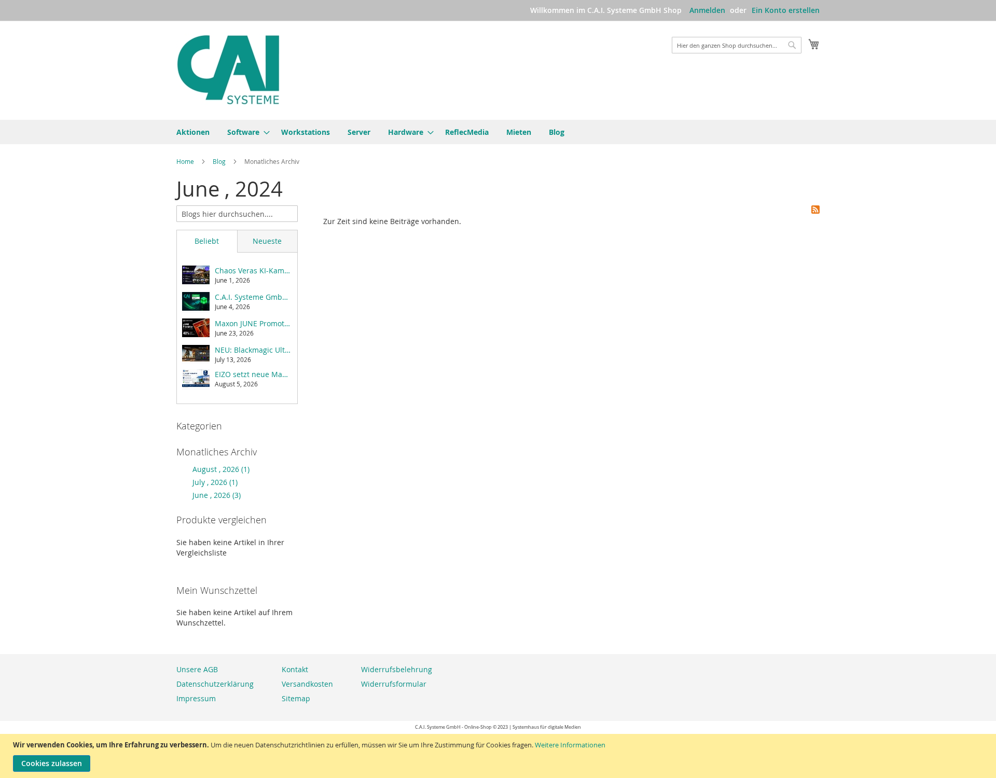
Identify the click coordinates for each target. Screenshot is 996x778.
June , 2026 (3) (213, 495)
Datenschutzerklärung (215, 684)
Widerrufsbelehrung (396, 669)
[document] (499, 756)
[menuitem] (193, 132)
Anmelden (707, 10)
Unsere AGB (197, 669)
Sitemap (296, 698)
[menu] (498, 132)
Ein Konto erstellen (786, 10)
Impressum (196, 698)
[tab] (206, 241)
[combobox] (736, 45)
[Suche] (289, 212)
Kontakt (295, 669)
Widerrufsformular (393, 684)
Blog (220, 161)
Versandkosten (307, 684)
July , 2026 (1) (212, 482)
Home (186, 161)
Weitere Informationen (570, 744)
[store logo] (228, 70)
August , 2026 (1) (218, 469)
